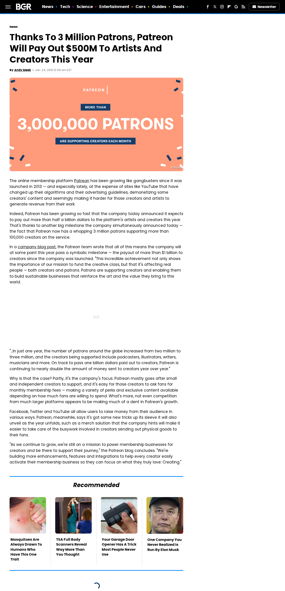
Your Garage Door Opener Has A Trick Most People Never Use (119, 547)
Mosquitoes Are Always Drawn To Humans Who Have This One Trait (26, 549)
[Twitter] (215, 6)
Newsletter (267, 7)
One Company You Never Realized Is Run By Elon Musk (164, 544)
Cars (140, 6)
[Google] (236, 6)
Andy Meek (22, 70)
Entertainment (114, 6)
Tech (65, 6)
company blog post (37, 247)
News (47, 6)
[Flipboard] (229, 6)
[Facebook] (208, 6)
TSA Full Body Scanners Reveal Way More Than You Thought (71, 547)
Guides (159, 6)
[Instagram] (222, 6)
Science (85, 6)
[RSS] (243, 6)
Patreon (81, 181)
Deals (179, 6)
